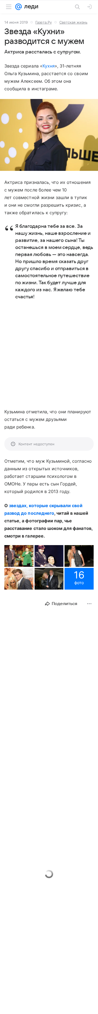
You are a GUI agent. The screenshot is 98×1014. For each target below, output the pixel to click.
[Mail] (18, 6)
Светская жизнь (73, 22)
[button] (49, 135)
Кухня (48, 66)
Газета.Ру (43, 22)
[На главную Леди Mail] (30, 6)
